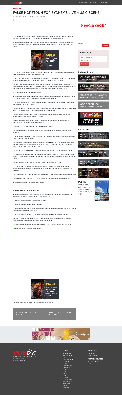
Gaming (65, 373)
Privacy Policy (92, 355)
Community (66, 361)
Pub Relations (67, 381)
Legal (64, 375)
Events (65, 369)
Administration (67, 355)
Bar (64, 357)
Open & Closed (67, 379)
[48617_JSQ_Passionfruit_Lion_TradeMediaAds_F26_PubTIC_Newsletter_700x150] (61, 334)
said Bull (39, 136)
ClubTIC (90, 364)
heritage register (34, 166)
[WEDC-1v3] (93, 29)
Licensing (66, 377)
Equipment (66, 367)
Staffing (65, 385)
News (86, 2)
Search (80, 43)
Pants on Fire (17, 8)
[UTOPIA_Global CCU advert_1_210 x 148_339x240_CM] (45, 59)
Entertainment (67, 365)
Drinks (65, 363)
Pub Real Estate (93, 362)
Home (81, 2)
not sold (47, 303)
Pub (51, 303)
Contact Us (102, 2)
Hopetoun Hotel (39, 303)
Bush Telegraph (68, 359)
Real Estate (66, 383)
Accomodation (67, 353)
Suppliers (66, 387)
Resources (93, 2)
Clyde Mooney (40, 16)
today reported (27, 178)
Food (64, 371)
